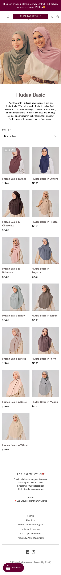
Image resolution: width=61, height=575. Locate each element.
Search (30, 515)
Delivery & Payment (30, 529)
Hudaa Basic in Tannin (44, 315)
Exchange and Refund (30, 533)
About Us (30, 520)
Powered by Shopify (43, 562)
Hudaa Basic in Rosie (14, 401)
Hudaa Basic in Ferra (44, 358)
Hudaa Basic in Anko (14, 178)
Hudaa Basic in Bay (13, 315)
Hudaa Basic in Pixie (14, 358)
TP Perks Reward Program (30, 524)
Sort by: (6, 130)
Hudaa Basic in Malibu (45, 401)
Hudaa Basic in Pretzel (45, 221)
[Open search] (8, 16)
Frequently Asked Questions (30, 537)
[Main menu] (3, 16)
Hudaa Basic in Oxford (45, 178)
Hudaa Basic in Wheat (15, 445)
